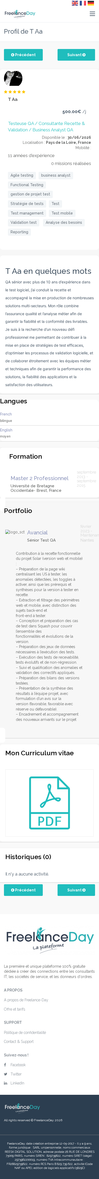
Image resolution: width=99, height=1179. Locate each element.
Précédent (25, 55)
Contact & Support (19, 1041)
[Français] (83, 3)
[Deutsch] (91, 3)
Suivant (74, 55)
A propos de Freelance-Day (26, 1000)
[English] (75, 3)
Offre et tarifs (14, 1009)
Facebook (18, 1065)
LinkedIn (17, 1083)
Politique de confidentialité (25, 1032)
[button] (92, 14)
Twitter (16, 1074)
